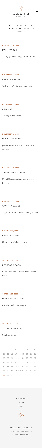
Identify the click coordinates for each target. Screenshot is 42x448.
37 (4, 366)
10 (4, 354)
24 (23, 358)
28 (4, 362)
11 (8, 354)
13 (16, 354)
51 (23, 371)
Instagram (21, 398)
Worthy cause (11, 206)
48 (12, 371)
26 (31, 358)
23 (19, 358)
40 (16, 366)
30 (12, 362)
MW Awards (9, 50)
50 (19, 371)
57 (12, 375)
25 (27, 358)
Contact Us (27, 427)
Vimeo (21, 406)
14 (19, 354)
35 (31, 362)
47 (8, 371)
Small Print (29, 431)
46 (4, 371)
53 (31, 371)
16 (27, 354)
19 (4, 358)
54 (35, 371)
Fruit (28, 434)
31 (16, 362)
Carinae (7, 109)
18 (35, 354)
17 (31, 354)
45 (35, 366)
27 (35, 358)
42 (23, 366)
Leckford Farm (11, 265)
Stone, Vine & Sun (13, 328)
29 (8, 362)
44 (31, 366)
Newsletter (15, 427)
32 (19, 362)
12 (12, 354)
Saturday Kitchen (13, 172)
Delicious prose (12, 139)
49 (16, 371)
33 (23, 362)
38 (8, 366)
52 (27, 371)
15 (23, 354)
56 (8, 375)
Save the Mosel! (12, 79)
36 (35, 362)
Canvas (20, 434)
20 (8, 358)
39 (12, 366)
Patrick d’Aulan (12, 235)
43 (27, 366)
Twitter (21, 402)
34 (27, 362)
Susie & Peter (16, 26)
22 (16, 358)
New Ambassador (13, 299)
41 (19, 366)
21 (12, 358)
